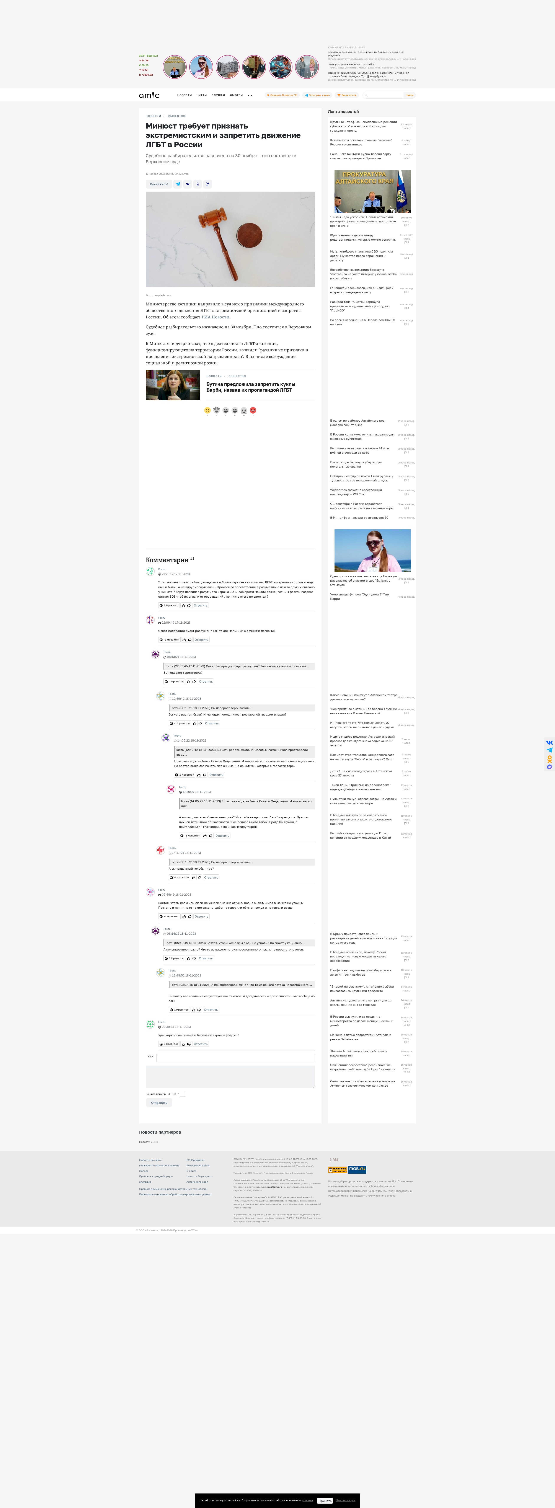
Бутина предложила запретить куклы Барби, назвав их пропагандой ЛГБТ (250, 387)
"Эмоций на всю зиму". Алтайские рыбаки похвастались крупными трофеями (362, 989)
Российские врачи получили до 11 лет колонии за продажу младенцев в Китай (360, 835)
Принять (324, 1501)
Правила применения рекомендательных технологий (173, 1188)
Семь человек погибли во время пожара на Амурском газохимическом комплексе (362, 1083)
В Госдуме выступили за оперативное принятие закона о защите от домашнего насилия (361, 819)
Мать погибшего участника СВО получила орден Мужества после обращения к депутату (361, 255)
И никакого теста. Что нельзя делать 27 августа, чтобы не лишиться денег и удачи (362, 725)
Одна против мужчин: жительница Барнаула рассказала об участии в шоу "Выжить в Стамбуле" (364, 580)
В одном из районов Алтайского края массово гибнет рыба (358, 423)
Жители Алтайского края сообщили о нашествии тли (358, 1053)
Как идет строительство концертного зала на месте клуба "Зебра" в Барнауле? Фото (362, 757)
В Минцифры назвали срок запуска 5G (359, 517)
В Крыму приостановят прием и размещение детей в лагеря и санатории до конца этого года (363, 938)
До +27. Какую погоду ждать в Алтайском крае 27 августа (361, 773)
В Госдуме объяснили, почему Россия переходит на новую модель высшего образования (358, 956)
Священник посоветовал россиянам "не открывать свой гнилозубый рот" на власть (362, 1067)
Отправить (159, 1102)
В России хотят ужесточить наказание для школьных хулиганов (362, 436)
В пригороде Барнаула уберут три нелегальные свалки (356, 464)
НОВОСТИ (153, 115)
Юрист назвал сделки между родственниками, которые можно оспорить (363, 237)
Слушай (218, 95)
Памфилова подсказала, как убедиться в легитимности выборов (360, 972)
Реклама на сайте (197, 1165)
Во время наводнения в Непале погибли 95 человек (362, 322)
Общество (177, 115)
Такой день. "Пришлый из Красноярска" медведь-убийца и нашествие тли (360, 787)
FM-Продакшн (195, 1160)
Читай (202, 95)
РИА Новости (215, 317)
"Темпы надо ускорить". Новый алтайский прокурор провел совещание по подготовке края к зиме (363, 221)
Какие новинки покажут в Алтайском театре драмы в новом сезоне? (364, 697)
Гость (161, 569)
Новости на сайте (150, 1160)
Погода (144, 1170)
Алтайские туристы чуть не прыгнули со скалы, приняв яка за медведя (360, 1002)
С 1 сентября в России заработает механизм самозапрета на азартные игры (361, 506)
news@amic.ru (274, 1186)
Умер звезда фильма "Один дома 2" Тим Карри (359, 596)
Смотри (236, 95)
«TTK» (194, 1230)
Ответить (200, 605)
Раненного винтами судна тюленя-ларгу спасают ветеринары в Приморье (360, 156)
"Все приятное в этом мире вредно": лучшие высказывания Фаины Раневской (363, 711)
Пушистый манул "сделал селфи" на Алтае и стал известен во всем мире (363, 801)
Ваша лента (348, 95)
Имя (150, 1056)
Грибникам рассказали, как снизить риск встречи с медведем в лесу (361, 290)
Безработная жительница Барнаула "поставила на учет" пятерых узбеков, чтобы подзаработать (363, 274)
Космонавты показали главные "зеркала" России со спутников (361, 142)
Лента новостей (343, 111)
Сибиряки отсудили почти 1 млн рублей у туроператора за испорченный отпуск (361, 478)
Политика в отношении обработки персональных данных (175, 1194)
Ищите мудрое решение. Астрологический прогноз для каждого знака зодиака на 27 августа (362, 741)
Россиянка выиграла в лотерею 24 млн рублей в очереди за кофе (359, 450)
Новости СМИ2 (148, 1141)
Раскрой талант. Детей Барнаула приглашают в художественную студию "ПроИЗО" (360, 306)
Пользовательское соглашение (159, 1165)
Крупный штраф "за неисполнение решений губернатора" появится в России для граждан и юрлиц (363, 126)
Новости (184, 95)
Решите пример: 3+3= (162, 1094)
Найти (409, 95)
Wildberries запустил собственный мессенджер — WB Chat (356, 492)
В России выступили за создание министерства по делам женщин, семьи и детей (361, 1021)
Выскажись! (159, 184)
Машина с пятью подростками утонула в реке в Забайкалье (360, 1037)
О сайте (191, 1170)
